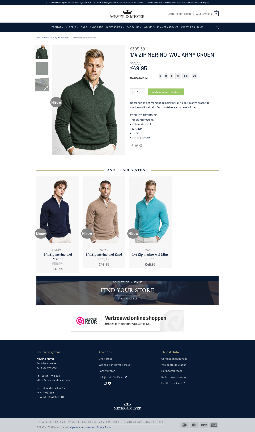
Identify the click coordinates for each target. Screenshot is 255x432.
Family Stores (107, 370)
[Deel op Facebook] (132, 145)
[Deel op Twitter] (136, 145)
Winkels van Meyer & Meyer (115, 364)
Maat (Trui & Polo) (138, 78)
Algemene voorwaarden (82, 427)
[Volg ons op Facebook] (101, 383)
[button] (179, 14)
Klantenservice (168, 27)
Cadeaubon (134, 27)
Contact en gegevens (174, 358)
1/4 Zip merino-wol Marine (58, 256)
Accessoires (113, 27)
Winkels (149, 27)
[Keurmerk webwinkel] (127, 317)
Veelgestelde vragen (173, 364)
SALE (84, 27)
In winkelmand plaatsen (166, 92)
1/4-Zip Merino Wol (59, 37)
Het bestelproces (171, 370)
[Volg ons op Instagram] (105, 383)
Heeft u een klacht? (173, 383)
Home (38, 37)
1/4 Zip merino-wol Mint (150, 254)
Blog (200, 27)
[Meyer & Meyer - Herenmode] (127, 14)
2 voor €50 (96, 27)
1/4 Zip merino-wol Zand (104, 254)
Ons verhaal (106, 358)
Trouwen (57, 27)
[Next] (119, 100)
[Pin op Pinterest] (140, 145)
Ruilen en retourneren (174, 377)
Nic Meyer (119, 377)
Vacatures (188, 27)
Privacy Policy (104, 427)
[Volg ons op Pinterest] (109, 383)
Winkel (46, 37)
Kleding (71, 27)
